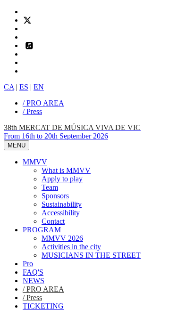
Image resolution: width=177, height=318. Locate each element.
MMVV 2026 (62, 238)
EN (39, 87)
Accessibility (61, 213)
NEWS (33, 281)
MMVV (35, 162)
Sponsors (55, 196)
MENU (16, 145)
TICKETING (43, 306)
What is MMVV (66, 170)
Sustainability (62, 204)
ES (23, 87)
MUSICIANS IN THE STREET (91, 255)
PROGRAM (42, 230)
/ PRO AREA (43, 103)
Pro (28, 264)
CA (9, 87)
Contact (53, 221)
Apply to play (62, 179)
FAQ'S (33, 272)
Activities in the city (71, 247)
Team (50, 187)
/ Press (32, 111)
